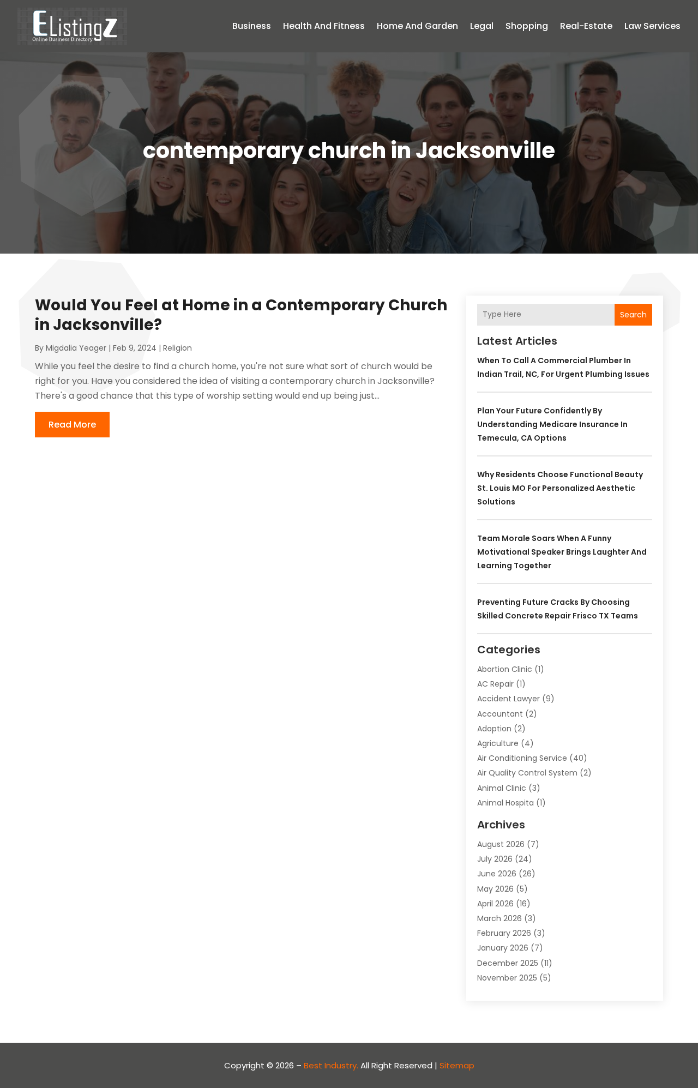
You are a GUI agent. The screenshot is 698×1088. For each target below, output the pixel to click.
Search (633, 314)
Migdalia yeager (76, 347)
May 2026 (495, 888)
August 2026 (501, 844)
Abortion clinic (504, 669)
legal (482, 26)
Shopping (527, 26)
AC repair (495, 683)
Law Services (652, 26)
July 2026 (495, 858)
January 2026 (502, 947)
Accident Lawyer (508, 698)
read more (72, 424)
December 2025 (507, 963)
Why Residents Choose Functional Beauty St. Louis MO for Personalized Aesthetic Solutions (560, 488)
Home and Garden (417, 26)
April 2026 (495, 903)
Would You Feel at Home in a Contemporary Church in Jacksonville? (241, 314)
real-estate (586, 26)
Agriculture (498, 743)
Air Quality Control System (527, 772)
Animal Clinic (501, 788)
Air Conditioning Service (522, 758)
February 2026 (504, 933)
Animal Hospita (505, 802)
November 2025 (507, 977)
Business (251, 26)
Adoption (494, 728)
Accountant (500, 713)
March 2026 (499, 918)
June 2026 (496, 873)
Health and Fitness (324, 26)
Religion (177, 347)
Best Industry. (331, 1065)
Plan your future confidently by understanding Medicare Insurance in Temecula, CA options (552, 424)
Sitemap (457, 1065)
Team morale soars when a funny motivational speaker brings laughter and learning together (562, 552)
